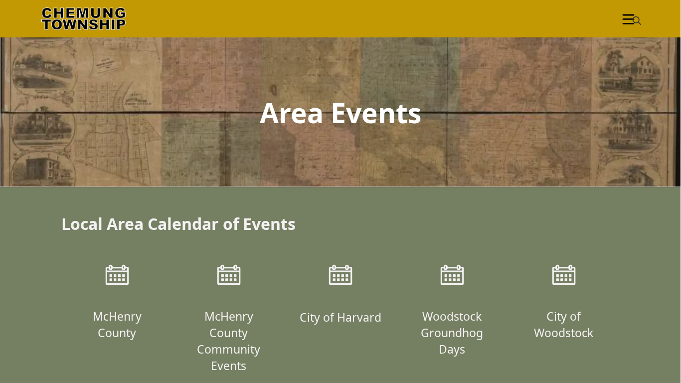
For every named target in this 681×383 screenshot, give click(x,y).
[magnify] (637, 20)
